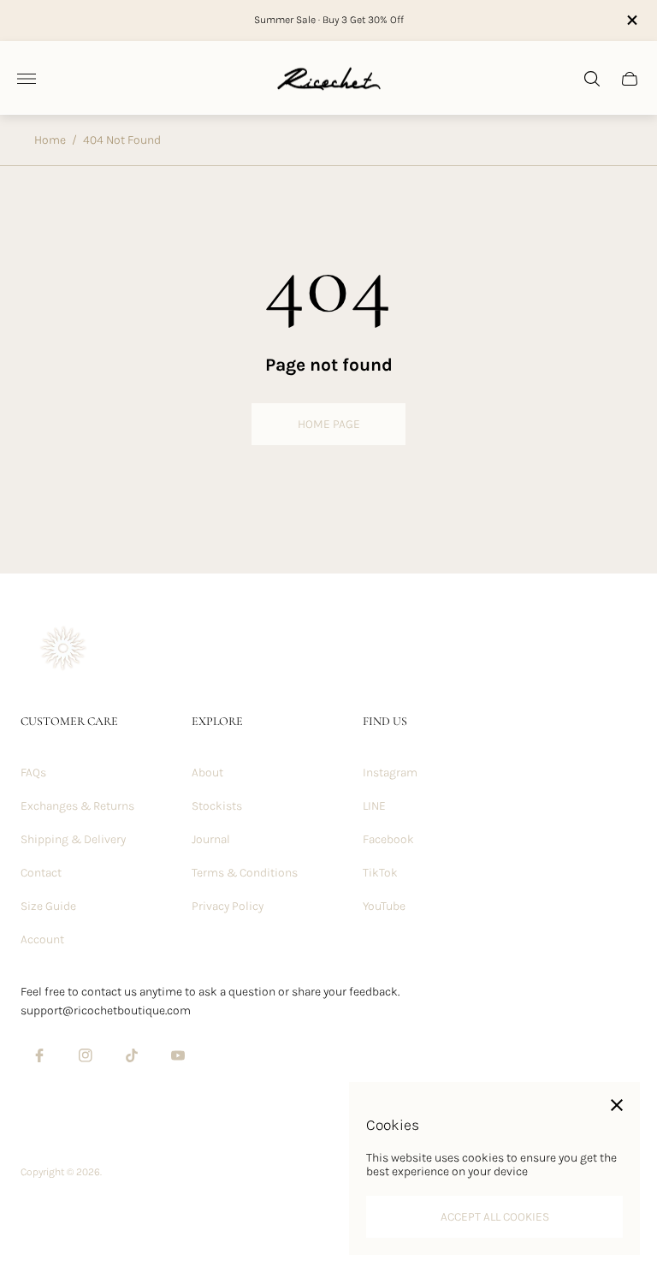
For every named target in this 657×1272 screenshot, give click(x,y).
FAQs (33, 772)
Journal (211, 839)
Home (50, 140)
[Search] (592, 79)
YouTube (384, 906)
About (207, 772)
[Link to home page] (63, 650)
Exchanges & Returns (77, 806)
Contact (41, 872)
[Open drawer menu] (26, 79)
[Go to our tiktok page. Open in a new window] (132, 1055)
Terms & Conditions (245, 872)
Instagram (390, 772)
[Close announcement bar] (631, 20)
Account (42, 939)
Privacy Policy (227, 906)
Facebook (388, 839)
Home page (329, 424)
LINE (374, 806)
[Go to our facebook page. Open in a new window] (39, 1055)
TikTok (380, 872)
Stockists (217, 806)
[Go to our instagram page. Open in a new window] (85, 1055)
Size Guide (48, 906)
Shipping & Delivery (73, 839)
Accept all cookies (495, 1217)
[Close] (617, 1105)
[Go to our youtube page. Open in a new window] (178, 1055)
